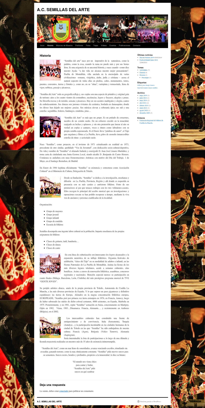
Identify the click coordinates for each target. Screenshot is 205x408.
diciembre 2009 (145, 113)
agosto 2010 (144, 110)
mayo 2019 (143, 95)
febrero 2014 (144, 105)
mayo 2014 (143, 100)
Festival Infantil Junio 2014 (149, 60)
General (142, 72)
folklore (139, 85)
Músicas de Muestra (64, 45)
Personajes (145, 77)
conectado (63, 390)
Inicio (42, 45)
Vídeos (104, 45)
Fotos (88, 45)
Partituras (79, 45)
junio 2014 (143, 98)
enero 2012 (143, 108)
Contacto (136, 45)
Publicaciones (124, 45)
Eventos (112, 45)
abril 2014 (143, 103)
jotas (144, 85)
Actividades (143, 70)
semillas (155, 88)
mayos (150, 88)
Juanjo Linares (150, 85)
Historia (50, 45)
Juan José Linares (142, 88)
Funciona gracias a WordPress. (150, 401)
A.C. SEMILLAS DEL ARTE (63, 9)
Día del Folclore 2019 (147, 57)
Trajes (95, 45)
